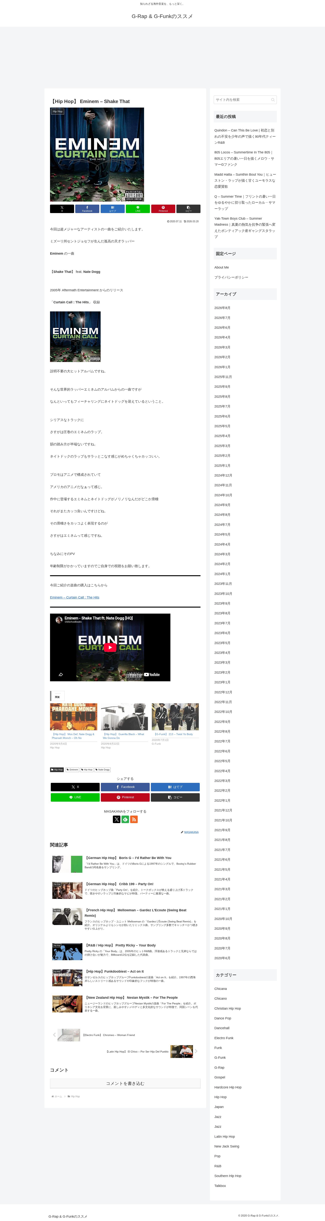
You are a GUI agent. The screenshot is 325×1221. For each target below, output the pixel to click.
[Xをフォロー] (116, 819)
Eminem (74, 769)
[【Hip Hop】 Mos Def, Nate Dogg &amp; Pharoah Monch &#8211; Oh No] (73, 716)
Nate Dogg (103, 769)
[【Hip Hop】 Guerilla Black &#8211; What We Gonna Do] (124, 716)
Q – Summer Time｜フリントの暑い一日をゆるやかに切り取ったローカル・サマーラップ (245, 203)
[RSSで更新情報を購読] (134, 819)
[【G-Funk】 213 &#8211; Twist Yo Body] (175, 716)
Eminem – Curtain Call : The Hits (74, 597)
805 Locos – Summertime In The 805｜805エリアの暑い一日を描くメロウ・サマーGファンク (244, 158)
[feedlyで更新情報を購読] (125, 819)
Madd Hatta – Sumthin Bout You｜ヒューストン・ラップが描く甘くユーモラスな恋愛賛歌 (245, 181)
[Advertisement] (162, 57)
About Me (221, 267)
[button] (188, 209)
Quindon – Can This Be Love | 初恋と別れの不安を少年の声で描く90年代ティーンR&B (245, 136)
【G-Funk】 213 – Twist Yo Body (173, 734)
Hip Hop (58, 769)
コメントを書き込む (125, 1083)
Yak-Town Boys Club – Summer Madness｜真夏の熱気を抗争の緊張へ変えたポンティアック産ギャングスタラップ (245, 228)
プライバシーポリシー (231, 277)
